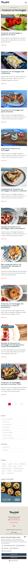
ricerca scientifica (17, 470)
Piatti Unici (10, 470)
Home (11, 7)
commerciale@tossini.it (15, 519)
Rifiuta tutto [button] (14, 557)
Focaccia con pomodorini (8, 438)
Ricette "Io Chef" (6, 421)
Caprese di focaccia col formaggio (10, 149)
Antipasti (4, 464)
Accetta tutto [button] (14, 554)
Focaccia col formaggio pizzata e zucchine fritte (11, 383)
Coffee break (22, 464)
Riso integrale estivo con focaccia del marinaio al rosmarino (11, 266)
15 (22, 404)
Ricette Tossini (6, 447)
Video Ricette (5, 450)
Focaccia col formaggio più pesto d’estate (12, 111)
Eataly (15, 466)
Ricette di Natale (6, 427)
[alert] (14, 549)
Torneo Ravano (10, 473)
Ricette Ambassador (7, 424)
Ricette (16, 7)
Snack (3, 473)
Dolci (10, 466)
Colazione (4, 466)
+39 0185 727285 (15, 518)
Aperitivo (10, 464)
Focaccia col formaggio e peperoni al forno (11, 34)
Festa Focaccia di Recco (18, 468)
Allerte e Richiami (14, 522)
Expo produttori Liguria (6, 468)
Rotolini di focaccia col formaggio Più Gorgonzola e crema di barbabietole (12, 344)
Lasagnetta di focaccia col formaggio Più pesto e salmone (14, 190)
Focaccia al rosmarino (7, 248)
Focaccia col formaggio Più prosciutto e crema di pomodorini (12, 305)
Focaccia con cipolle (7, 435)
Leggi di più (7, 543)
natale (3, 470)
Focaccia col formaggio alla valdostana (12, 72)
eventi (20, 466)
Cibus (16, 464)
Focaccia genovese (6, 430)
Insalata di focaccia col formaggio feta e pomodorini (13, 227)
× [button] (26, 536)
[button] (14, 560)
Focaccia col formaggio (7, 16)
